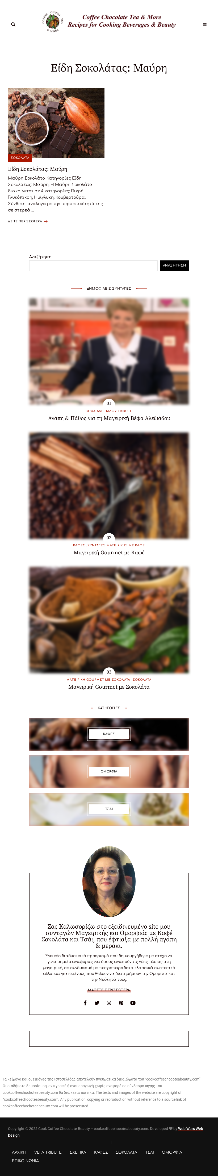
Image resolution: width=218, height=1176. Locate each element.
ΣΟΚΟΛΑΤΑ (20, 158)
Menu (204, 24)
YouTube (133, 1003)
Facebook (85, 1003)
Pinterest (121, 1003)
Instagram (109, 1003)
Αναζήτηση (40, 257)
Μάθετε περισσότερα (109, 990)
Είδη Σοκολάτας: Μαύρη (37, 169)
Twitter (97, 1003)
